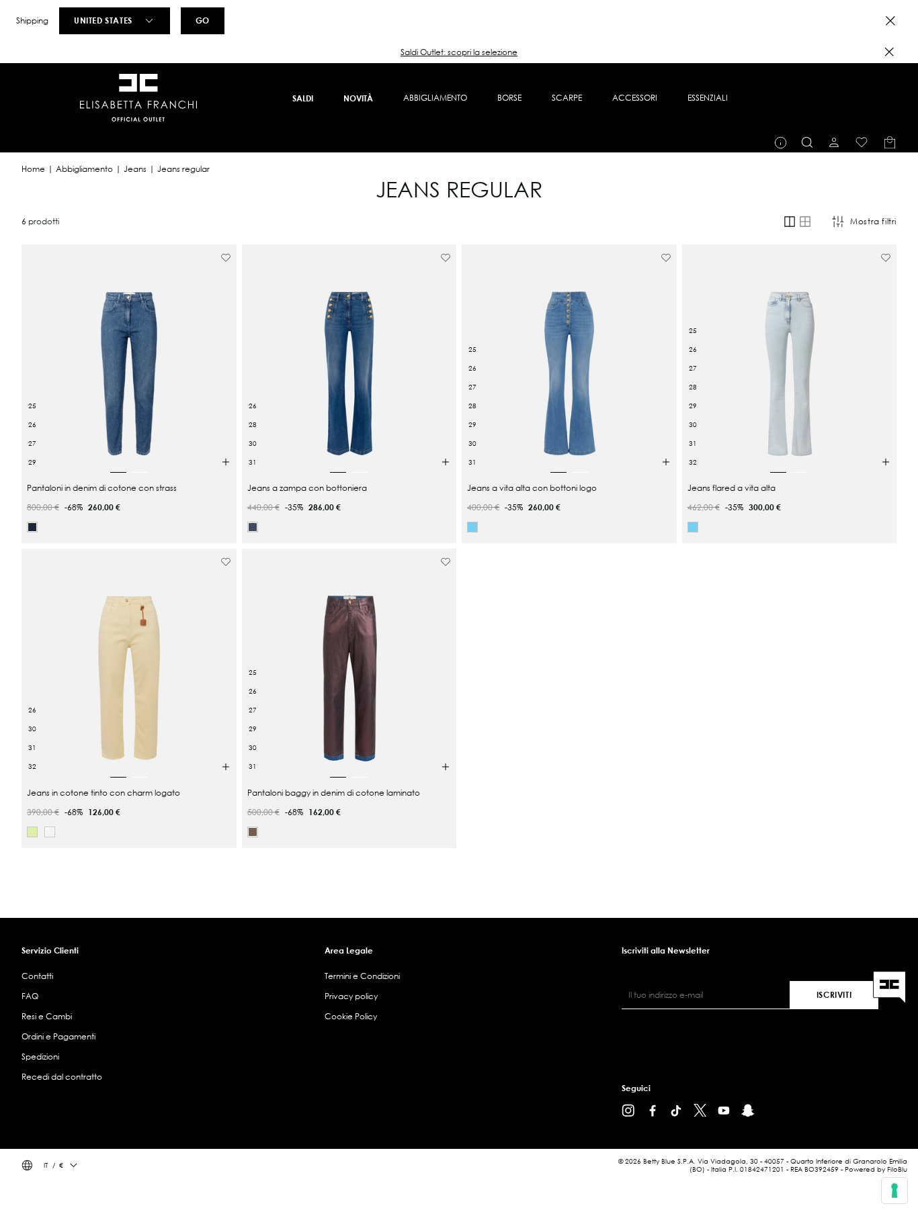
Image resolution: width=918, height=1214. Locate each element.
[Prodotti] (889, 142)
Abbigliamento (84, 169)
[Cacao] (252, 832)
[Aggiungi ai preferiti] (225, 257)
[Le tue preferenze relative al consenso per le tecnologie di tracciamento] (894, 1190)
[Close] (890, 21)
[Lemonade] (32, 832)
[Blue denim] (32, 527)
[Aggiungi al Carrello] (225, 462)
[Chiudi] (889, 52)
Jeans (135, 169)
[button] (459, 52)
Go (203, 20)
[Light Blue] (472, 527)
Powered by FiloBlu (876, 1169)
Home (33, 169)
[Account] (834, 142)
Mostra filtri (873, 221)
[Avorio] (49, 832)
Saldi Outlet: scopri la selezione (459, 52)
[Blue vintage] (252, 527)
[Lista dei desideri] (861, 142)
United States (103, 20)
